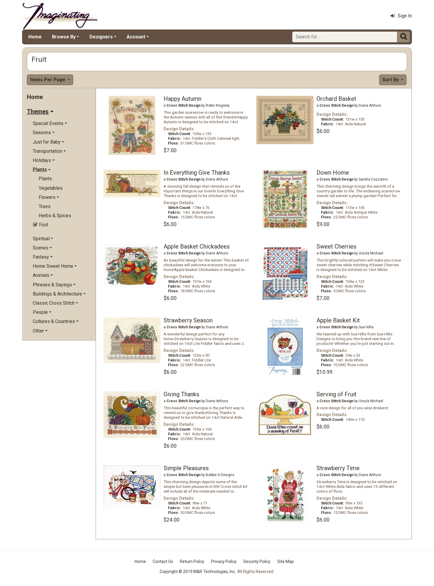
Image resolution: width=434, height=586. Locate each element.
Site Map (285, 561)
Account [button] (136, 37)
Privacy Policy (223, 561)
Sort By (391, 79)
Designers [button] (101, 37)
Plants (45, 178)
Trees (44, 206)
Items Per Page (48, 79)
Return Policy (192, 561)
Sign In (405, 16)
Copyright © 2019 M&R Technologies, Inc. (198, 571)
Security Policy (256, 561)
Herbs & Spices (55, 215)
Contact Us (163, 561)
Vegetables (51, 188)
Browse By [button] (64, 37)
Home (35, 37)
